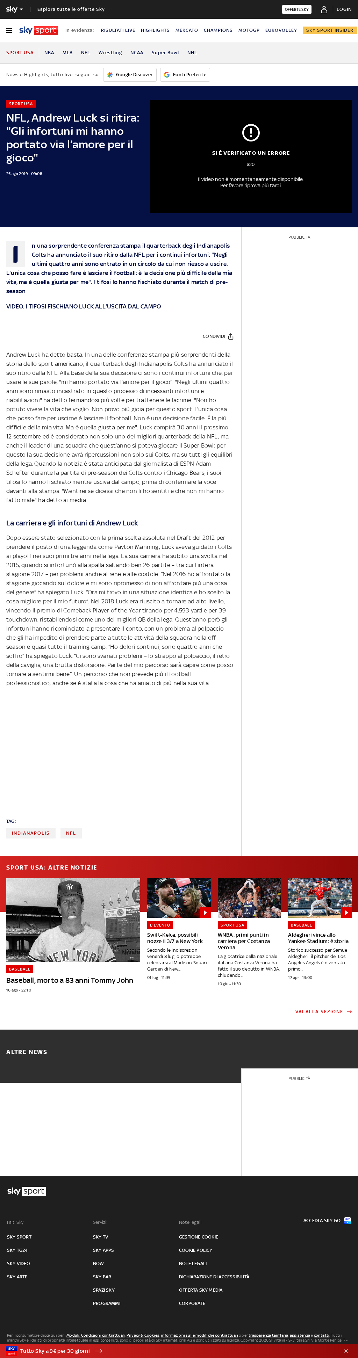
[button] (168, 1351)
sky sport (19, 1237)
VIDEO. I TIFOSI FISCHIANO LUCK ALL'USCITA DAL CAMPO (83, 306)
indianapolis (31, 833)
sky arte (17, 1276)
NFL (85, 52)
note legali (193, 1263)
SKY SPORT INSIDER (329, 30)
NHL (192, 52)
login (344, 9)
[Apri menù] (9, 30)
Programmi (106, 1303)
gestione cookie (198, 1237)
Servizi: (100, 1222)
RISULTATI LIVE (118, 30)
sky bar (102, 1276)
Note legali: (190, 1222)
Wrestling (110, 52)
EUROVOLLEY (281, 30)
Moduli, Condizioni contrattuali (95, 1335)
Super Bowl (165, 52)
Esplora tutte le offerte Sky (71, 9)
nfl (71, 833)
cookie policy (196, 1250)
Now (98, 1263)
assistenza (300, 1335)
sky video (18, 1263)
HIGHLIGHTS (155, 30)
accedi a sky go (322, 1220)
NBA (49, 52)
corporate (192, 1303)
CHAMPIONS (218, 30)
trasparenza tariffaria (268, 1335)
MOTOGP (249, 30)
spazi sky (104, 1290)
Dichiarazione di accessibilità (214, 1276)
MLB (68, 52)
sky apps (103, 1250)
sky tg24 (17, 1250)
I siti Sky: (15, 1222)
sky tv (100, 1237)
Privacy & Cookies (143, 1335)
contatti (322, 1335)
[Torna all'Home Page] (38, 30)
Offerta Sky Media (200, 1290)
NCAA (136, 52)
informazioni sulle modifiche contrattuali (199, 1335)
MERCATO (187, 30)
